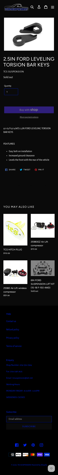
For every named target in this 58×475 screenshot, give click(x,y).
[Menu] (52, 6)
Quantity (7, 86)
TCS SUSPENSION (24, 465)
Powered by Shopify (39, 465)
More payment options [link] (29, 117)
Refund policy (12, 329)
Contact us (11, 321)
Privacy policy (12, 338)
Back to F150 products (31, 185)
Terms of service (13, 346)
